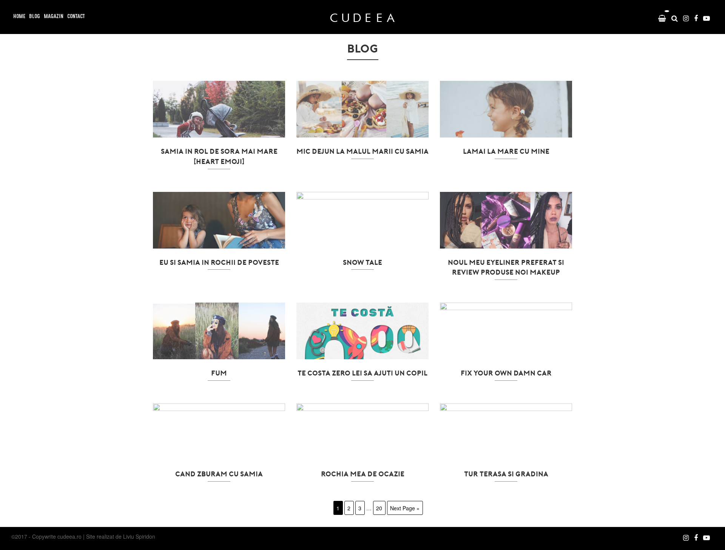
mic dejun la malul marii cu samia (362, 151)
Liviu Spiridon (139, 536)
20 (379, 508)
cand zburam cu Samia (219, 473)
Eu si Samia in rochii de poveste (219, 262)
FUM (219, 372)
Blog (34, 17)
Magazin (53, 17)
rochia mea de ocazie (362, 473)
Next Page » (405, 508)
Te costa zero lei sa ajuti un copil (362, 372)
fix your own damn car (506, 372)
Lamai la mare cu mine (506, 151)
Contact (76, 17)
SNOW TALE (362, 262)
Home (19, 17)
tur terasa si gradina (506, 473)
